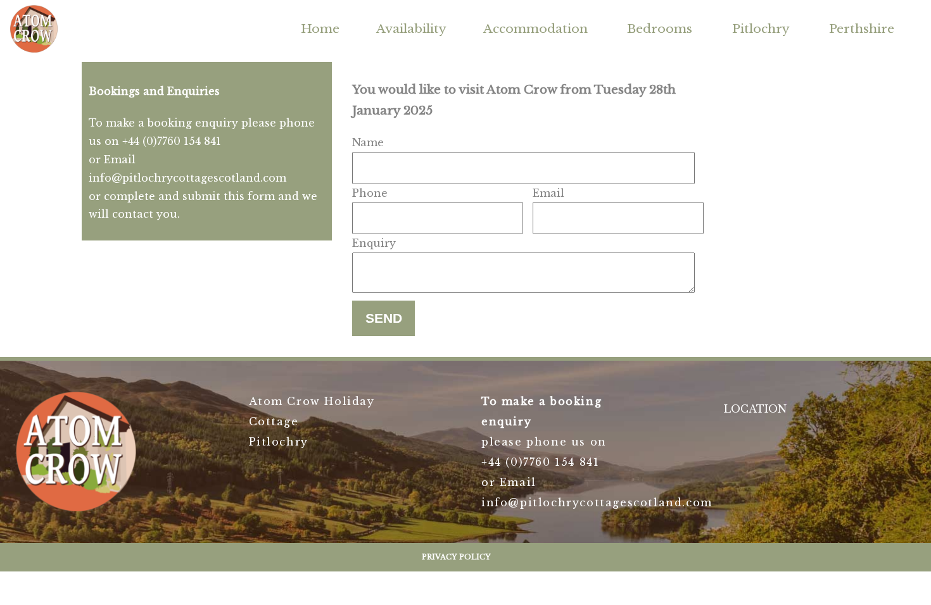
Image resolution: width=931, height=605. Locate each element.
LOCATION (755, 408)
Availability (411, 28)
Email (548, 193)
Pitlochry (761, 28)
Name (368, 142)
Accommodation (535, 28)
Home (320, 28)
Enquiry (374, 243)
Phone (370, 193)
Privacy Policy (456, 556)
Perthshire (861, 28)
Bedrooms (659, 28)
